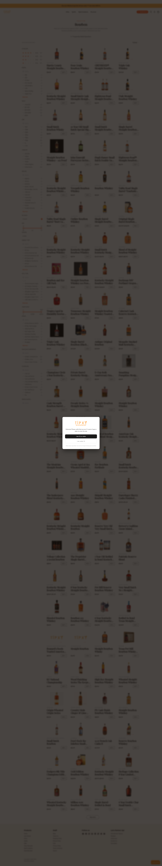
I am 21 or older (81, 436)
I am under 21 (81, 441)
